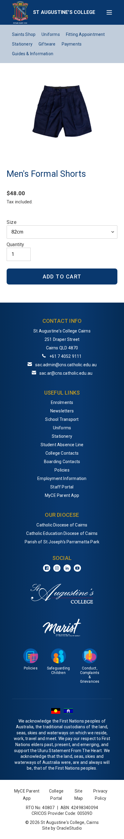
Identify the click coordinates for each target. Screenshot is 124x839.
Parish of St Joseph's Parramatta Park (62, 541)
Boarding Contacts (62, 461)
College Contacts (62, 453)
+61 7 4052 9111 (65, 356)
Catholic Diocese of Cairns (61, 525)
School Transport (62, 419)
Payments (72, 44)
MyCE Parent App (62, 495)
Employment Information (61, 478)
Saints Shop (24, 34)
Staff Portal (61, 487)
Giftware (47, 44)
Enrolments (62, 402)
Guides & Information (32, 53)
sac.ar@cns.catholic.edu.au (65, 373)
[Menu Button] (109, 12)
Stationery (22, 44)
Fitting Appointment (85, 34)
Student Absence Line (62, 444)
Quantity (15, 244)
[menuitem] (62, 402)
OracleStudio (69, 828)
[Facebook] (46, 568)
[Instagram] (56, 568)
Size (12, 222)
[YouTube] (77, 568)
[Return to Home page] (20, 12)
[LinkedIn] (67, 568)
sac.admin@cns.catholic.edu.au (66, 364)
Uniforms (51, 34)
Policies (62, 470)
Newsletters (62, 410)
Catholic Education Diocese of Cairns (62, 533)
